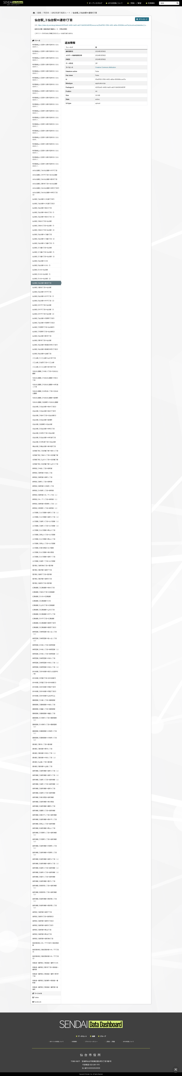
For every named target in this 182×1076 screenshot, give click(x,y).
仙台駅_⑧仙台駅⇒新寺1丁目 (41, 336)
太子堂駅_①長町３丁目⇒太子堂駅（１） (46, 521)
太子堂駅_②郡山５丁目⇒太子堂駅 (43, 535)
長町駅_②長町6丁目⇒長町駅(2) (43, 916)
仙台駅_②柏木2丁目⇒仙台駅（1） (43, 226)
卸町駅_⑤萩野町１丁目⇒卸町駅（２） (45, 508)
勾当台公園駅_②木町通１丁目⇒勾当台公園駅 (45, 392)
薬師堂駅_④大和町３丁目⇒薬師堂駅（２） (44, 726)
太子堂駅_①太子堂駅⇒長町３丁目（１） (46, 512)
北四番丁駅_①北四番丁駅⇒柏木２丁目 (45, 451)
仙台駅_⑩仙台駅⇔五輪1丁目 (41, 354)
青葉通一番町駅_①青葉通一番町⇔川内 (45, 963)
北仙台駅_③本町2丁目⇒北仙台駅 (43, 433)
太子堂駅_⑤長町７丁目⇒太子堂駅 (43, 561)
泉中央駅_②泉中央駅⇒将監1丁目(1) (44, 687)
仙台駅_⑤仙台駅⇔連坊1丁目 (85, 13)
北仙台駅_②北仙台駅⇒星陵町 (42, 420)
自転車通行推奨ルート (60, 13)
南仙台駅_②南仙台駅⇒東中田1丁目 (44, 446)
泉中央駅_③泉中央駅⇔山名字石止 (43, 696)
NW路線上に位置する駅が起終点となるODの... (45, 138)
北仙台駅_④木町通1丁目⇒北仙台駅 (44, 442)
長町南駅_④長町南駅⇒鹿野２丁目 (43, 806)
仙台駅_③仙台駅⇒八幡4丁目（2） (44, 239)
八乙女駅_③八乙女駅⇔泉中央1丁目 (44, 367)
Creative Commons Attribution (105, 67)
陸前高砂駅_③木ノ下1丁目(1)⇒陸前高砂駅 (45, 944)
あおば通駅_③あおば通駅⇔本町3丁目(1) (45, 188)
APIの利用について (115, 3)
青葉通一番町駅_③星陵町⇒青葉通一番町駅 (45, 982)
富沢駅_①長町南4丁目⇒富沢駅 (42, 565)
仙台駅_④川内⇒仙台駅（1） (41, 274)
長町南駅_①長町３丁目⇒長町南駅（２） (46, 784)
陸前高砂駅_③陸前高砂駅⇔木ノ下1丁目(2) (45, 957)
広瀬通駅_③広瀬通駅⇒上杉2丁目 (43, 610)
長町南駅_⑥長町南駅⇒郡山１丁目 (43, 828)
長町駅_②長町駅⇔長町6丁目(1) (42, 925)
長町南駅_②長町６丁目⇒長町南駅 (43, 793)
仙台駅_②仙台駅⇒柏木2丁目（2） (43, 217)
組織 (39, 13)
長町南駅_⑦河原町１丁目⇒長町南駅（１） (44, 834)
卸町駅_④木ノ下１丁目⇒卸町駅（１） (45, 499)
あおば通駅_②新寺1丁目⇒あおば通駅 (44, 184)
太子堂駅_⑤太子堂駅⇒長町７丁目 (43, 557)
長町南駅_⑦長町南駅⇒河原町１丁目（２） (44, 854)
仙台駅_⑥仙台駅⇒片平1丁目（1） (43, 296)
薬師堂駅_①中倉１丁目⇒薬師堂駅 (43, 700)
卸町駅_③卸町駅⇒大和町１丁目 (43, 486)
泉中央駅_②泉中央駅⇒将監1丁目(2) (44, 691)
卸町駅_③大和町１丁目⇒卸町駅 (43, 490)
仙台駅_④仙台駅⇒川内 (40, 261)
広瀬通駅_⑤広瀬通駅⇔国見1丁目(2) (44, 627)
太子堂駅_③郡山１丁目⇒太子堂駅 (43, 543)
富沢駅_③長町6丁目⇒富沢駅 (42, 583)
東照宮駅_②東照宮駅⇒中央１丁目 (43, 658)
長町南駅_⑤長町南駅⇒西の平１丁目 (44, 819)
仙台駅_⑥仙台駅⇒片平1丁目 (41, 292)
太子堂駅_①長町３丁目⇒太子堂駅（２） (46, 526)
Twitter (36, 997)
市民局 (46, 13)
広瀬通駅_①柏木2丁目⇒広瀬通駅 (43, 592)
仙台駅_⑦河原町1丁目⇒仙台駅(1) (43, 327)
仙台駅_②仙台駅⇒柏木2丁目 (42, 208)
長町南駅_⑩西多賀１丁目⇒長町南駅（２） (44, 893)
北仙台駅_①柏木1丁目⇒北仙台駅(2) (44, 415)
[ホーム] (34, 13)
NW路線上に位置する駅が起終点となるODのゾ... (45, 46)
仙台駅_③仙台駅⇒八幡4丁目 (42, 234)
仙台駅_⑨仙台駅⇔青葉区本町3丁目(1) (45, 345)
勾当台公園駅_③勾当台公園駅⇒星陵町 (45, 398)
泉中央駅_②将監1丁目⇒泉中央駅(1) (44, 678)
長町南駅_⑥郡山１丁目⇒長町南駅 (43, 824)
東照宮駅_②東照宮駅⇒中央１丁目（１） (46, 663)
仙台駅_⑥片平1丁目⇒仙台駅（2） (43, 314)
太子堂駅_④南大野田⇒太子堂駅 (43, 548)
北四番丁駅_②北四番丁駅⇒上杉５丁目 (45, 464)
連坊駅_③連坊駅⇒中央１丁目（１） (44, 753)
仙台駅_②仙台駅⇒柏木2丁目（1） (43, 212)
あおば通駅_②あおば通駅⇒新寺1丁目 (44, 179)
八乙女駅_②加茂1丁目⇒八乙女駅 (43, 362)
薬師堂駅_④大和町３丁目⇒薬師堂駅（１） (44, 719)
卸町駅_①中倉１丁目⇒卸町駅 (42, 468)
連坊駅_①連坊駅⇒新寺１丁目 (42, 749)
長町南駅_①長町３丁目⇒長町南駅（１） (46, 780)
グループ (103, 1036)
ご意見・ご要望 (135, 3)
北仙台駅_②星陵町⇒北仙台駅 (42, 424)
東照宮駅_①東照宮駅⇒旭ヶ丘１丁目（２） (44, 639)
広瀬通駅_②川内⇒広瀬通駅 (41, 596)
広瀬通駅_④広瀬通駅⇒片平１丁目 (43, 614)
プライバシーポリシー (91, 1041)
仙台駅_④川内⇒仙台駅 (40, 270)
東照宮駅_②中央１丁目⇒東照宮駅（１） (46, 649)
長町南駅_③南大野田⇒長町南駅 (43, 797)
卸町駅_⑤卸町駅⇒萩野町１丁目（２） (45, 504)
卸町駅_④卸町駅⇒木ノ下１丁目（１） (45, 495)
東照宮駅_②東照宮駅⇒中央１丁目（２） (46, 667)
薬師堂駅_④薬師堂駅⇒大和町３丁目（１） (44, 732)
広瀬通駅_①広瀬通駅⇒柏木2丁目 (43, 588)
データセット (82, 1036)
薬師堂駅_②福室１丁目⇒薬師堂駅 (43, 709)
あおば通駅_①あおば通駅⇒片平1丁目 (44, 170)
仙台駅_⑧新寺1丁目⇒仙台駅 (41, 340)
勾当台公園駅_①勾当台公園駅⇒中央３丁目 (45, 379)
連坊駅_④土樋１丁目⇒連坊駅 (42, 762)
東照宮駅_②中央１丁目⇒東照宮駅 (43, 645)
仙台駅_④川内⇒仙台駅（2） (42, 278)
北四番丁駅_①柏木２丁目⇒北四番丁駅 (45, 455)
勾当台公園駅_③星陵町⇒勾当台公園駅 (45, 402)
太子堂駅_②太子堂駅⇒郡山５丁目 (43, 530)
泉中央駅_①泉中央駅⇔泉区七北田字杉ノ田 (45, 673)
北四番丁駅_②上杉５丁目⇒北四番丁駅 (45, 459)
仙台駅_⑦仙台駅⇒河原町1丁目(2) (43, 323)
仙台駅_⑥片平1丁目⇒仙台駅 (41, 305)
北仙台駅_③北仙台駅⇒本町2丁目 (43, 429)
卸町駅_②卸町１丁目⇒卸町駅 (42, 482)
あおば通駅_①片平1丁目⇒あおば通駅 (44, 175)
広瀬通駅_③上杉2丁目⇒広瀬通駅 (43, 605)
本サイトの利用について (57, 1041)
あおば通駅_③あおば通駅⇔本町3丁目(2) (45, 194)
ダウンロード (143, 19)
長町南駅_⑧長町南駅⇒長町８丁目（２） (46, 863)
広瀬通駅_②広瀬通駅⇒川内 (41, 601)
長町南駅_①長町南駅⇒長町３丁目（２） (46, 775)
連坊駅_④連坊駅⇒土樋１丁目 (42, 766)
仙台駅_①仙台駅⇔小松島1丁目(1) (43, 199)
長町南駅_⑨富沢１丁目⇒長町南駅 (43, 877)
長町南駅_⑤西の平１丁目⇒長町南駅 (44, 815)
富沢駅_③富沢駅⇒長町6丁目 (42, 579)
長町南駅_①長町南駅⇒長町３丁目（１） (46, 771)
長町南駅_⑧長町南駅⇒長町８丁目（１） (46, 859)
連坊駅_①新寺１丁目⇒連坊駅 (42, 744)
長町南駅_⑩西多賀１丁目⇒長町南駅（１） (44, 887)
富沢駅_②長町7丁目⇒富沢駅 (42, 574)
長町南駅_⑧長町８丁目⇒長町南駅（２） (46, 872)
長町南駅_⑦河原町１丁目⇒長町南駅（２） (44, 840)
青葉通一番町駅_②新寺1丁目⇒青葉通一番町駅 (45, 968)
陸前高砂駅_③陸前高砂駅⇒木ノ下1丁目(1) (45, 951)
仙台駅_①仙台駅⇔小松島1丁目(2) (43, 203)
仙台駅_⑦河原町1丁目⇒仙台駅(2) (43, 331)
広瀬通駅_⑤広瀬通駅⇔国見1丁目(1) (44, 623)
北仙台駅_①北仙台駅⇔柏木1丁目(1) (44, 411)
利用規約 (151, 3)
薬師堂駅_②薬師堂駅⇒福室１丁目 (43, 713)
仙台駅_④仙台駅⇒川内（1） (41, 265)
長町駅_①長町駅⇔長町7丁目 (42, 912)
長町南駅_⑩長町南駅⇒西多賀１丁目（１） (44, 900)
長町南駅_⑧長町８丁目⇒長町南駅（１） (46, 868)
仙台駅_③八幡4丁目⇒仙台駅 (42, 248)
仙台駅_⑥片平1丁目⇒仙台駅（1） (43, 309)
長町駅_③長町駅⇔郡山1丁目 (41, 930)
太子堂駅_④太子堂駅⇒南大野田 (43, 552)
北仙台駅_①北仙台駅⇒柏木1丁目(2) (44, 407)
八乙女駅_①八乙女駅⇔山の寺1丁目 (44, 358)
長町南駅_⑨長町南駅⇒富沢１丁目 (43, 881)
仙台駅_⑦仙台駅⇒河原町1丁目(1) (43, 318)
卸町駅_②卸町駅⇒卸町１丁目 (42, 477)
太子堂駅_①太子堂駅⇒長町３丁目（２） (46, 517)
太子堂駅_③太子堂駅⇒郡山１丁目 (43, 539)
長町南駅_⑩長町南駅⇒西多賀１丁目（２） (44, 907)
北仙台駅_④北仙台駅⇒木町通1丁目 (44, 437)
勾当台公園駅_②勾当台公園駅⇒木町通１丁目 (45, 386)
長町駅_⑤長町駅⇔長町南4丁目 (42, 938)
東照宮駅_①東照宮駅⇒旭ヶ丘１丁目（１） (44, 633)
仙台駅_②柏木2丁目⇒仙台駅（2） (43, 230)
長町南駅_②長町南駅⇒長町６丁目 (43, 788)
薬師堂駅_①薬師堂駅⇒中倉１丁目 (43, 704)
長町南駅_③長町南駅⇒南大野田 (43, 802)
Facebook (37, 1002)
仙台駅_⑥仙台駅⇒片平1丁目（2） (43, 301)
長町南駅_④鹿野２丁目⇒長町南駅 (43, 810)
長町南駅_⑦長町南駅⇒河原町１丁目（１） (44, 847)
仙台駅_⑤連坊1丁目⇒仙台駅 (41, 287)
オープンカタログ (95, 3)
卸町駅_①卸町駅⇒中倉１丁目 (42, 473)
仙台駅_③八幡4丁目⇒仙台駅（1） (43, 252)
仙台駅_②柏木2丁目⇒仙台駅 (42, 221)
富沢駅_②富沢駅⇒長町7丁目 (42, 570)
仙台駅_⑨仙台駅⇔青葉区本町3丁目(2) (45, 349)
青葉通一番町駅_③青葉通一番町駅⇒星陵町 (45, 988)
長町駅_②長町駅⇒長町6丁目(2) (43, 921)
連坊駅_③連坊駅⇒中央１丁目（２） (44, 757)
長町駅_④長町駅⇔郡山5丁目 (42, 934)
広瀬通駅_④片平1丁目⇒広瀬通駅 (43, 618)
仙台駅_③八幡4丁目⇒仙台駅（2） (44, 256)
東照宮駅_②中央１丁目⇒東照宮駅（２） (46, 654)
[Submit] (177, 3)
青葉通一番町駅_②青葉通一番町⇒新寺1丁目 (45, 975)
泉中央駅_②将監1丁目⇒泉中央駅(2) (44, 682)
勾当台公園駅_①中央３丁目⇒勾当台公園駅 (45, 372)
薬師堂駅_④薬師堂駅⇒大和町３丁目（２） (44, 739)
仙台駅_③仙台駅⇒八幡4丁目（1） (43, 243)
